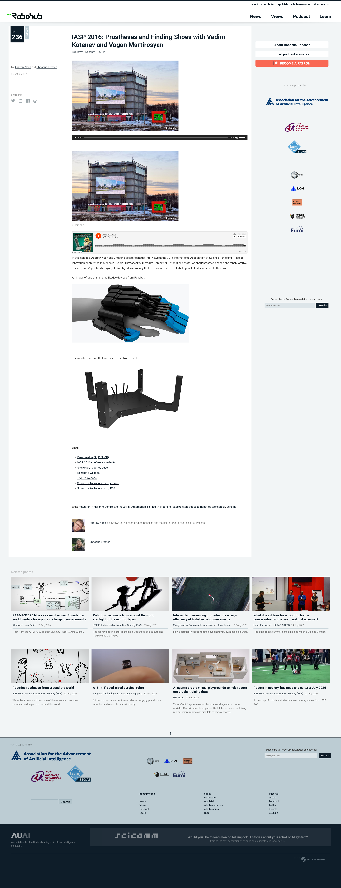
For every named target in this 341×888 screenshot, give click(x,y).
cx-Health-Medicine (159, 506)
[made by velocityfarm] (310, 859)
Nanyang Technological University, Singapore (117, 693)
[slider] (242, 137)
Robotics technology (212, 506)
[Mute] (236, 137)
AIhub (16, 625)
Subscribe (322, 305)
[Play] (75, 137)
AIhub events (321, 4)
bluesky (273, 809)
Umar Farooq (260, 625)
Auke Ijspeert (225, 625)
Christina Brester (46, 67)
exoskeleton (180, 506)
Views (277, 16)
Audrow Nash (23, 67)
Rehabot (90, 51)
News (255, 16)
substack (274, 793)
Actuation (84, 506)
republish (282, 4)
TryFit (101, 51)
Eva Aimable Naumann (201, 625)
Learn (325, 16)
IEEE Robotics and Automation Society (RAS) (117, 625)
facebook (274, 801)
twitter (272, 805)
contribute (267, 4)
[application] (159, 137)
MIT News (178, 697)
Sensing (231, 506)
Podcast (301, 16)
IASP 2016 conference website (96, 462)
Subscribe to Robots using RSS (96, 488)
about (254, 4)
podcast (194, 506)
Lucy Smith (30, 625)
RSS (206, 812)
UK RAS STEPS (281, 625)
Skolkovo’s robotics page (92, 467)
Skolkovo (78, 51)
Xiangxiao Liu (180, 625)
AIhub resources (300, 4)
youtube (273, 812)
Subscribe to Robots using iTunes (98, 483)
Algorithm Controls (103, 506)
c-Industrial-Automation (131, 506)
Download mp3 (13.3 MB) (93, 457)
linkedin (273, 797)
